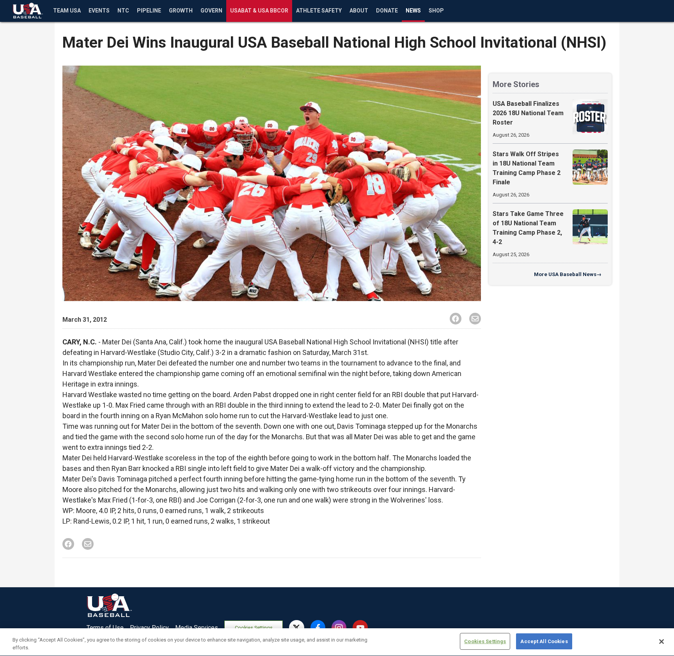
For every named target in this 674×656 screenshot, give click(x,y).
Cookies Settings (254, 628)
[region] (337, 642)
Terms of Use (105, 627)
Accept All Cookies (544, 641)
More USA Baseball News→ (567, 274)
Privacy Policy (149, 627)
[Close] (661, 641)
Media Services (196, 627)
